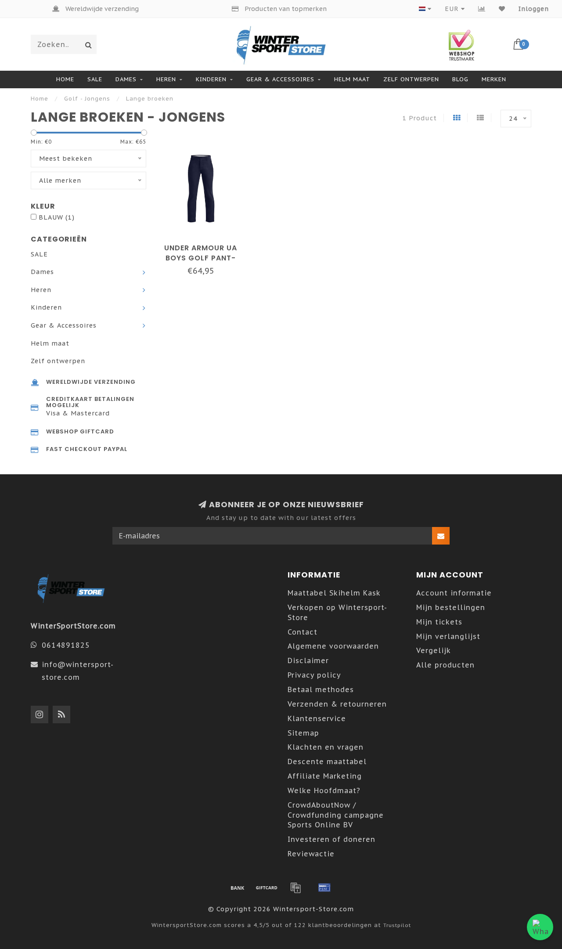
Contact (302, 632)
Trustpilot (397, 925)
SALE (94, 79)
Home (65, 79)
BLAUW (57, 217)
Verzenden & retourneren (337, 704)
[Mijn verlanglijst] (502, 9)
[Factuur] (295, 887)
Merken (494, 79)
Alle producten (445, 664)
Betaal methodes (321, 689)
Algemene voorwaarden (333, 646)
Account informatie (454, 592)
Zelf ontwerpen (411, 79)
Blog (460, 79)
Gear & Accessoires (280, 79)
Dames (126, 79)
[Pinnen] (324, 887)
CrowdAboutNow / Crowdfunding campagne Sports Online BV (336, 815)
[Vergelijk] (482, 9)
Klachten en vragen (326, 747)
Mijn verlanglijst (448, 636)
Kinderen (211, 79)
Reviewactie (311, 853)
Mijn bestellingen (450, 607)
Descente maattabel (327, 761)
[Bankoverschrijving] (238, 887)
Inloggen (534, 9)
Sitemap (303, 733)
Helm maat (352, 79)
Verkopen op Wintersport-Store (337, 612)
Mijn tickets (439, 621)
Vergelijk (433, 650)
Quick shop (205, 245)
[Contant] (266, 887)
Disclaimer (308, 660)
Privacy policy (314, 675)
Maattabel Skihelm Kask (334, 592)
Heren (166, 79)
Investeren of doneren (331, 839)
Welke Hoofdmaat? (324, 790)
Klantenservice (317, 718)
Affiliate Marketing (325, 776)
